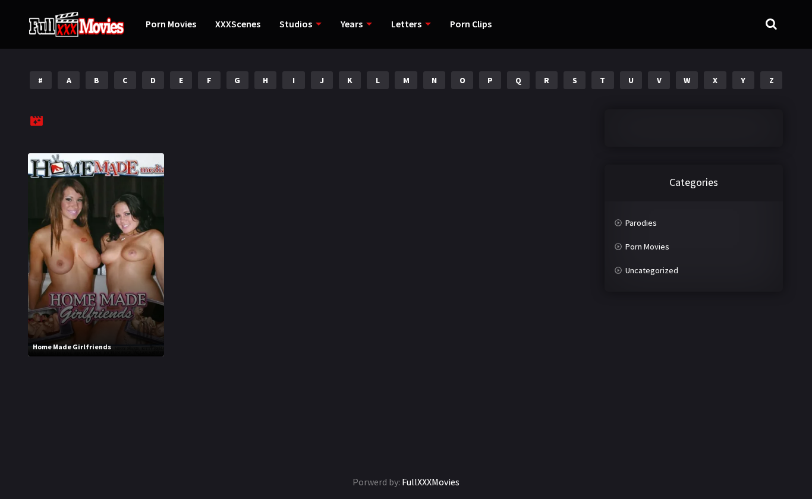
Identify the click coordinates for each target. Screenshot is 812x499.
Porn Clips (471, 24)
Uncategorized (651, 270)
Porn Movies (171, 24)
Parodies (641, 222)
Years (352, 24)
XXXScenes (237, 24)
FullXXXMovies (430, 482)
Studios (295, 24)
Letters (406, 24)
